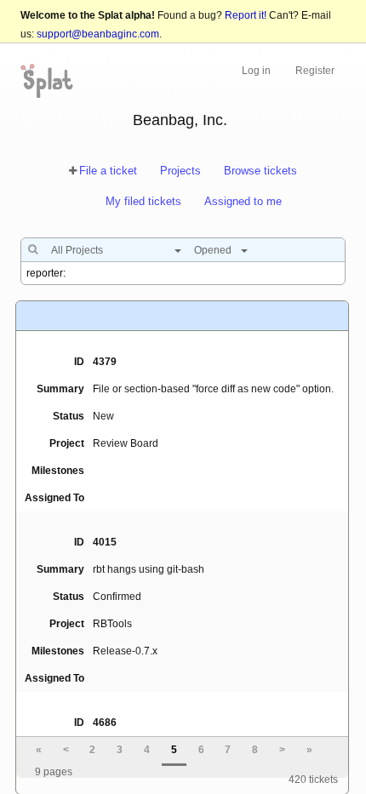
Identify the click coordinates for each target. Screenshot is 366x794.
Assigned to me (243, 201)
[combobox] (112, 250)
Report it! (245, 15)
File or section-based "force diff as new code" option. (213, 389)
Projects (180, 170)
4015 (105, 542)
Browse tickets (260, 170)
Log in (256, 71)
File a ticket (108, 170)
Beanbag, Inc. (180, 120)
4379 (105, 362)
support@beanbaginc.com (98, 34)
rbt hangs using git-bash (148, 569)
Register (315, 71)
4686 (105, 722)
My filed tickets (143, 201)
